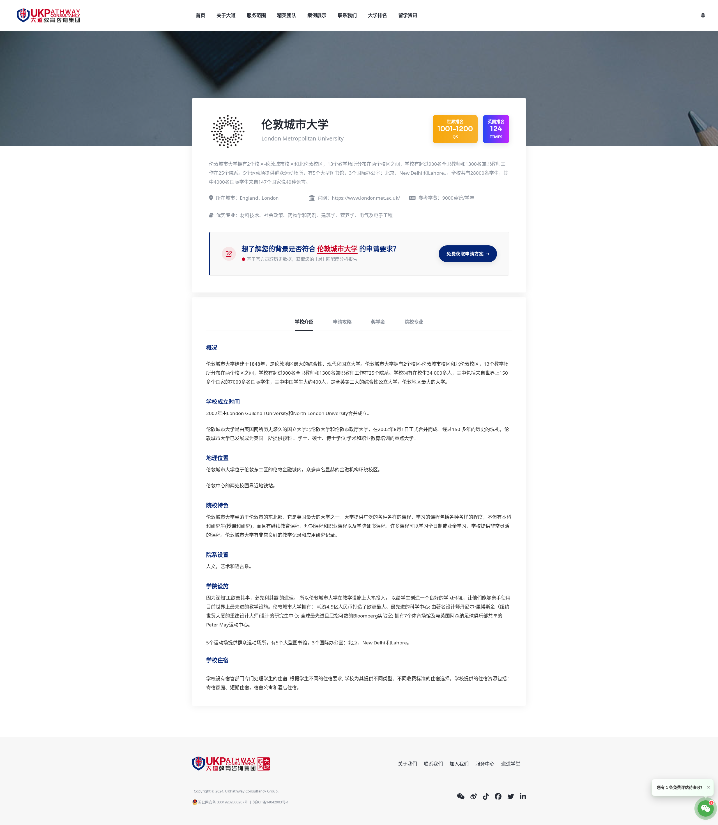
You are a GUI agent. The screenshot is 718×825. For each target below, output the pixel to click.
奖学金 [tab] (378, 322)
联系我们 (347, 15)
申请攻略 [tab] (342, 322)
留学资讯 (407, 15)
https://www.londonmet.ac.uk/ (366, 198)
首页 (200, 15)
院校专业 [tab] (414, 322)
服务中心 (484, 764)
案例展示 (316, 15)
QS (455, 129)
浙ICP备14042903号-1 (271, 802)
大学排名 (377, 15)
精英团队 (286, 15)
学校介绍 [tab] (304, 322)
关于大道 (226, 15)
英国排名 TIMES (496, 129)
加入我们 (459, 764)
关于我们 (407, 764)
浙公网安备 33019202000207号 (223, 802)
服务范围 (256, 15)
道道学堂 (510, 764)
